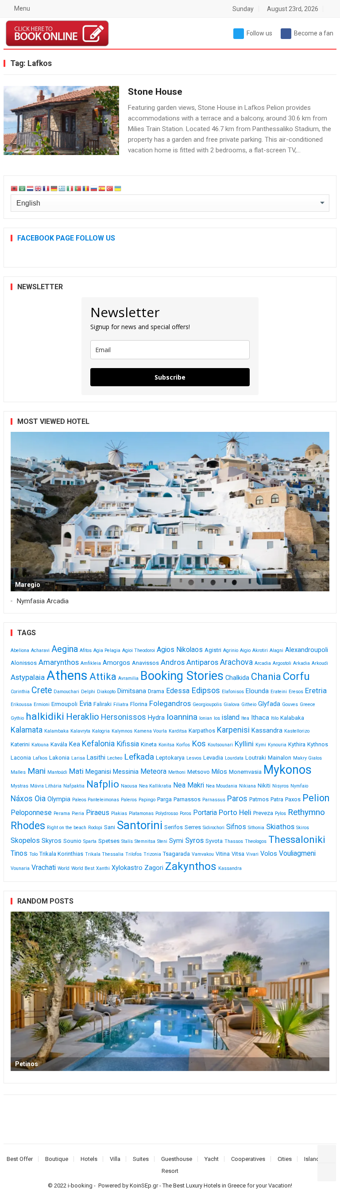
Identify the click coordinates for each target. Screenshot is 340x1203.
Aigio (245, 650)
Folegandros (170, 703)
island (231, 717)
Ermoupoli (64, 704)
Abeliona (20, 650)
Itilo (274, 718)
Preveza (263, 813)
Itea (245, 718)
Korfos (183, 745)
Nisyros (280, 786)
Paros (237, 798)
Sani (109, 827)
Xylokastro (127, 868)
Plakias (119, 813)
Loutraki (255, 757)
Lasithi (96, 757)
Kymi (260, 745)
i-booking (80, 1185)
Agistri (213, 650)
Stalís (127, 841)
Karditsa (178, 731)
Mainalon (279, 757)
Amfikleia (91, 663)
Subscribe (170, 377)
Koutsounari (220, 745)
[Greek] (62, 188)
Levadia (213, 757)
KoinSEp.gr (144, 1185)
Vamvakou (203, 854)
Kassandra (266, 730)
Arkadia (301, 663)
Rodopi (95, 827)
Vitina (223, 853)
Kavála (58, 744)
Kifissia (127, 744)
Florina (138, 704)
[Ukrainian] (118, 188)
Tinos (19, 853)
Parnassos (187, 799)
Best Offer (20, 1159)
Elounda (257, 691)
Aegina (64, 649)
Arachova (236, 662)
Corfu (296, 676)
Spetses (109, 841)
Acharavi (40, 650)
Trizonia (152, 854)
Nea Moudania (221, 786)
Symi (176, 841)
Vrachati (43, 867)
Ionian (205, 718)
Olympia (58, 799)
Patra (276, 799)
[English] (38, 188)
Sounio (72, 841)
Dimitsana (131, 691)
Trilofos (133, 854)
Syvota (214, 841)
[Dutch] (31, 188)
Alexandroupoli (306, 650)
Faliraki (102, 704)
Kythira (296, 744)
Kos (199, 743)
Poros (185, 813)
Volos (268, 854)
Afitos (86, 650)
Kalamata (26, 730)
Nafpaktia (74, 786)
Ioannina (181, 717)
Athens (67, 675)
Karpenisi (233, 730)
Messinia (126, 772)
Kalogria (101, 731)
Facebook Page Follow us (66, 238)
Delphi (88, 692)
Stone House (155, 91)
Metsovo (198, 771)
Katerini (20, 744)
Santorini (139, 825)
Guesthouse (176, 1159)
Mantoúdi (57, 772)
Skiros (302, 827)
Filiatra (120, 704)
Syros (194, 840)
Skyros (52, 841)
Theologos (256, 841)
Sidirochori (213, 827)
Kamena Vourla (150, 731)
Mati (76, 771)
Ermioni (42, 704)
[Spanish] (102, 188)
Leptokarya (170, 757)
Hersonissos (123, 717)
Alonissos (24, 663)
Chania (266, 676)
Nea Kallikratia (155, 786)
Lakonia (59, 757)
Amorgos (116, 663)
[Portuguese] (78, 188)
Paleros (129, 800)
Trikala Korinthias (61, 853)
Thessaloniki (296, 840)
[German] (54, 188)
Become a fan (313, 33)
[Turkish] (110, 188)
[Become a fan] (327, 1172)
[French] (46, 188)
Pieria (78, 813)
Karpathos (202, 730)
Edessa (177, 691)
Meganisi (98, 772)
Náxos (22, 798)
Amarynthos (59, 662)
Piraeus (97, 812)
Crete (41, 690)
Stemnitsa (145, 841)
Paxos (293, 799)
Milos (219, 772)
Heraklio (82, 716)
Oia (40, 798)
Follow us (259, 33)
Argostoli (282, 663)
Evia (85, 703)
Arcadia (263, 663)
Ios (217, 718)
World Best (82, 868)
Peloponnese (31, 812)
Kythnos (317, 744)
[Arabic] (23, 188)
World (64, 868)
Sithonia (256, 827)
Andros (173, 662)
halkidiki (45, 716)
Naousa (129, 786)
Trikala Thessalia (104, 854)
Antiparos (202, 662)
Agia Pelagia (106, 650)
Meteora (153, 771)
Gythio (17, 718)
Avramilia (128, 678)
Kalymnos (122, 731)
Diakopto (106, 692)
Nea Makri (188, 785)
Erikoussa (21, 704)
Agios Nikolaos (180, 649)
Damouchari (66, 692)
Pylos (280, 813)
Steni (162, 841)
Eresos (296, 692)
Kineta (149, 744)
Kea (74, 744)
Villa (115, 1159)
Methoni (176, 772)
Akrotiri (260, 650)
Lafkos (40, 758)
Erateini (278, 692)
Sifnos (236, 827)
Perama (62, 813)
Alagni (276, 650)
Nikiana (247, 786)
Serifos (173, 827)
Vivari (252, 854)
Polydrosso (166, 813)
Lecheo (114, 758)
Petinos (26, 1063)
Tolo (33, 854)
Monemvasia (245, 771)
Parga (164, 799)
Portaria (205, 812)
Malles (18, 772)
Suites (141, 1159)
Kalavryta (80, 731)
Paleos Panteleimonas (95, 800)
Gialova (232, 704)
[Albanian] (15, 188)
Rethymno (306, 812)
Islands (313, 1159)
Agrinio (230, 650)
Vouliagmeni (297, 853)
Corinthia (20, 692)
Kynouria (277, 745)
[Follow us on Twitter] (327, 1154)
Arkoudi (320, 663)
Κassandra (230, 868)
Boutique (56, 1159)
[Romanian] (86, 188)
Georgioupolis (207, 704)
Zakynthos (190, 866)
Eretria (316, 690)
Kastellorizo (296, 731)
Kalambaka (56, 731)
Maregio (27, 584)
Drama (156, 691)
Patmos (259, 799)
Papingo (147, 800)
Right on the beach (66, 827)
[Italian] (70, 188)
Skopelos (25, 840)
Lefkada (139, 757)
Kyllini (244, 743)
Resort (170, 1171)
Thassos (233, 841)
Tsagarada (176, 853)
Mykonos (287, 770)
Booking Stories (182, 676)
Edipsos (205, 690)
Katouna (40, 745)
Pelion (315, 797)
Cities (285, 1159)
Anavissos (145, 663)
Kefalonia (98, 743)
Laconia (21, 757)
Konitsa (166, 745)
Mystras (19, 786)
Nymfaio (299, 786)
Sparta (90, 841)
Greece (307, 704)
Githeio (248, 704)
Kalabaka (292, 717)
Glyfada (269, 704)
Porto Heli (235, 812)
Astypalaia (28, 677)
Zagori (153, 868)
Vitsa (238, 853)
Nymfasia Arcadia (43, 601)
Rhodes (28, 825)
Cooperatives (248, 1159)
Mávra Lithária (46, 786)
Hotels (89, 1159)
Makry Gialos (307, 758)
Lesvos (193, 758)
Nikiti (264, 785)
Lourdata (234, 758)
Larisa (78, 758)
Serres (193, 827)
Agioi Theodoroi (138, 650)
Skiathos (280, 826)
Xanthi (103, 868)
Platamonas (141, 813)
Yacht (212, 1159)
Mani (36, 771)
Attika (102, 676)
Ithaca (260, 718)
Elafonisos (233, 692)
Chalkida (237, 678)
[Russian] (94, 188)
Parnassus (213, 800)
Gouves (290, 704)
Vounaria (20, 868)
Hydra (156, 718)
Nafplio (102, 784)
